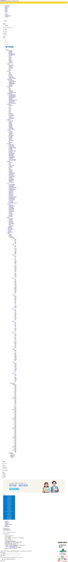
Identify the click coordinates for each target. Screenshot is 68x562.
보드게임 (10, 68)
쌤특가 (8, 217)
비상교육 (10, 55)
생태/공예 (10, 90)
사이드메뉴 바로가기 (15, 0)
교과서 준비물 (9, 50)
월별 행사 (12, 237)
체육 (10, 111)
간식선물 (10, 131)
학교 (15, 391)
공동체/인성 (11, 84)
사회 (10, 108)
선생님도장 (11, 120)
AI (9, 87)
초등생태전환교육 (12, 95)
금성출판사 (11, 51)
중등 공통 (14, 446)
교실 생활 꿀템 (15, 252)
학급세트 (10, 162)
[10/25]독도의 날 (16, 357)
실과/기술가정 (11, 115)
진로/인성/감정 (11, 117)
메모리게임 (11, 174)
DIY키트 (10, 75)
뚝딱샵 (6, 10)
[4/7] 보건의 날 (15, 259)
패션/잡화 (10, 219)
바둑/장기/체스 (11, 173)
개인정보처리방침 (8, 524)
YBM (10, 58)
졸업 (15, 242)
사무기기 (10, 212)
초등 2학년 (14, 397)
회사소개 (6, 521)
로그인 (6, 13)
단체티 (10, 122)
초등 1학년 (14, 384)
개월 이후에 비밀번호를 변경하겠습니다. (8, 559)
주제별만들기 (11, 144)
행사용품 (10, 136)
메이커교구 (11, 76)
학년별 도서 (11, 193)
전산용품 (10, 215)
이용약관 (6, 523)
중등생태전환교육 (12, 96)
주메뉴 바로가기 (8, 0)
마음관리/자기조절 (12, 81)
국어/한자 (10, 167)
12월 (13, 373)
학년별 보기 (13, 383)
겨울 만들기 (15, 375)
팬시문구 (10, 134)
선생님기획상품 (10, 228)
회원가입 (6, 14)
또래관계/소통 (11, 82)
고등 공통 (14, 449)
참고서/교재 (11, 195)
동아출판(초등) (11, 53)
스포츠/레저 (11, 225)
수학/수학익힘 (15, 389)
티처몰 (6, 8)
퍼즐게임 (10, 181)
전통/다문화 (11, 91)
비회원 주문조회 (8, 15)
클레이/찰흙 (11, 155)
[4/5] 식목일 (15, 256)
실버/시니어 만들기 (12, 160)
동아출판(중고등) (12, 54)
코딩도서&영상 (11, 77)
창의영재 (10, 171)
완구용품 (10, 142)
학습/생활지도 (11, 186)
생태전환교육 (9, 93)
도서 (10, 69)
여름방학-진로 (15, 314)
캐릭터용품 (11, 140)
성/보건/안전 (11, 114)
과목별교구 (9, 104)
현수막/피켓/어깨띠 (12, 103)
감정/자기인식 (11, 80)
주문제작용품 (11, 135)
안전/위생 (10, 216)
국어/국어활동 (15, 386)
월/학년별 (10, 236)
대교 (10, 56)
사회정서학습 (9, 79)
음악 (10, 112)
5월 (13, 277)
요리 (10, 89)
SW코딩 (10, 169)
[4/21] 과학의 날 (15, 266)
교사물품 (12, 457)
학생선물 (10, 132)
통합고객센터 (7, 526)
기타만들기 (11, 158)
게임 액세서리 (11, 182)
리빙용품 (10, 137)
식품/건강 (10, 220)
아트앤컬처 (11, 62)
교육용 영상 (11, 118)
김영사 (10, 59)
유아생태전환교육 (12, 94)
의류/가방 (10, 138)
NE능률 (10, 52)
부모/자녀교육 (11, 190)
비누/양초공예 (11, 156)
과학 (10, 109)
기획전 (10, 234)
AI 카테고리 (10, 226)
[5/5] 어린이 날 (15, 279)
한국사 (10, 166)
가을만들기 (15, 338)
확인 (1, 560)
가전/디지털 (11, 218)
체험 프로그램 (9, 86)
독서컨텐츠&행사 (12, 184)
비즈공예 (10, 149)
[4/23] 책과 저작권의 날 (15, 270)
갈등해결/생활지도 (12, 83)
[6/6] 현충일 (15, 299)
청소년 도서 (11, 194)
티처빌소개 (7, 522)
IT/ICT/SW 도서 (12, 188)
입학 (15, 243)
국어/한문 (10, 105)
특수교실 (10, 116)
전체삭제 (5, 33)
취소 (4, 560)
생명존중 (10, 85)
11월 (13, 362)
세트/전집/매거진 (12, 197)
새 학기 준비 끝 (15, 249)
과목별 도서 (11, 192)
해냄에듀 (10, 60)
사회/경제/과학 (11, 165)
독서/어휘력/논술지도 (13, 187)
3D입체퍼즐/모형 (12, 157)
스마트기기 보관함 (12, 78)
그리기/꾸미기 (11, 145)
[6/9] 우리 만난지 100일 (16, 303)
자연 (15, 407)
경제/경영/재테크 (12, 198)
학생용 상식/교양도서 (13, 196)
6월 (13, 294)
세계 (15, 406)
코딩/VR (8, 71)
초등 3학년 (14, 409)
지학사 (10, 57)
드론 (10, 72)
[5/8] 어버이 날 (15, 282)
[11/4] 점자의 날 (15, 364)
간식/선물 (9, 130)
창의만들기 (9, 143)
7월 (13, 308)
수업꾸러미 (10, 227)
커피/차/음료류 (11, 223)
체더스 (6, 9)
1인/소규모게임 (11, 175)
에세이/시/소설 (11, 199)
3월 (13, 244)
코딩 (10, 73)
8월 (13, 321)
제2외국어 (11, 113)
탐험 (15, 396)
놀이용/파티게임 (12, 172)
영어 (10, 106)
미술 (10, 110)
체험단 (10, 235)
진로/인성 (10, 170)
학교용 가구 (11, 214)
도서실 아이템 (11, 185)
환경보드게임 (11, 102)
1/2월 (13, 238)
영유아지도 (11, 191)
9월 (13, 332)
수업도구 (10, 121)
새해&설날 (15, 240)
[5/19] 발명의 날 (15, 288)
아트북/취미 (11, 201)
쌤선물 (10, 139)
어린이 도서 (11, 200)
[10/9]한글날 (15, 351)
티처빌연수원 (7, 5)
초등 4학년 (14, 418)
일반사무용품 (11, 209)
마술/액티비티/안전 (12, 92)
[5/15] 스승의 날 (15, 285)
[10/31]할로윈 (16, 360)
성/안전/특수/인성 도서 (13, 202)
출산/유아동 (11, 222)
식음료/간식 (11, 133)
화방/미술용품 (11, 208)
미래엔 (10, 61)
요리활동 (10, 148)
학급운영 (8, 119)
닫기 (3, 465)
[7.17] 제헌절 (15, 319)
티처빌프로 (7, 6)
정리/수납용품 (11, 211)
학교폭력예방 (15, 354)
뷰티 (10, 224)
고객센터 (6, 16)
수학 (10, 107)
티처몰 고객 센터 (6, 529)
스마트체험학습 (12, 129)
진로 (10, 88)
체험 (10, 70)
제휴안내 (6, 525)
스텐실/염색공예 (12, 146)
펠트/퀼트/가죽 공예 (12, 147)
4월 (13, 254)
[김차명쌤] (3, 519)
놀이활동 (10, 123)
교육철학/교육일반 (12, 189)
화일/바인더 (11, 210)
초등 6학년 (14, 437)
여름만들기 (15, 310)
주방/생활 (10, 221)
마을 (15, 408)
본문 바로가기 (2, 0)
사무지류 (10, 213)
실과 (15, 414)
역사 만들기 (15, 246)
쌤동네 (6, 7)
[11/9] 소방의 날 (15, 367)
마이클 (6, 11)
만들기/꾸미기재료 (12, 159)
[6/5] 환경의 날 (15, 296)
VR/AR (10, 74)
